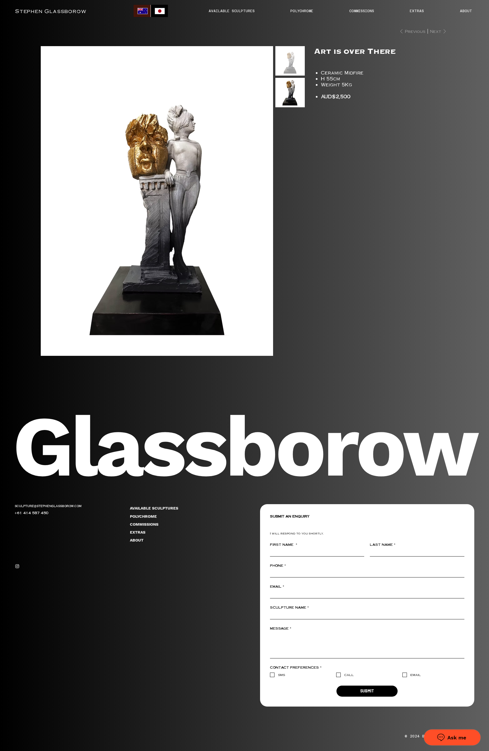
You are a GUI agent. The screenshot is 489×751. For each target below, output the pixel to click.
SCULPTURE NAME (289, 607)
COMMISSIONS (144, 524)
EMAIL (277, 586)
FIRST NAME (283, 544)
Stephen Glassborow (51, 10)
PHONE (278, 565)
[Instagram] (17, 566)
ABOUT (136, 540)
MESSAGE (280, 628)
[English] (142, 11)
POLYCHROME (143, 516)
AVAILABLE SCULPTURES (154, 508)
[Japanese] (159, 11)
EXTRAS (137, 532)
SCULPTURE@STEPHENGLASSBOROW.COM (48, 506)
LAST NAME (382, 544)
